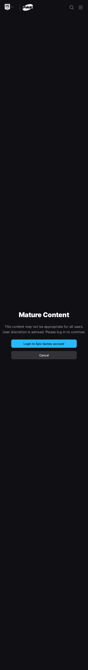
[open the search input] (71, 7)
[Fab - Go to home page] (28, 7)
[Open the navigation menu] (80, 7)
